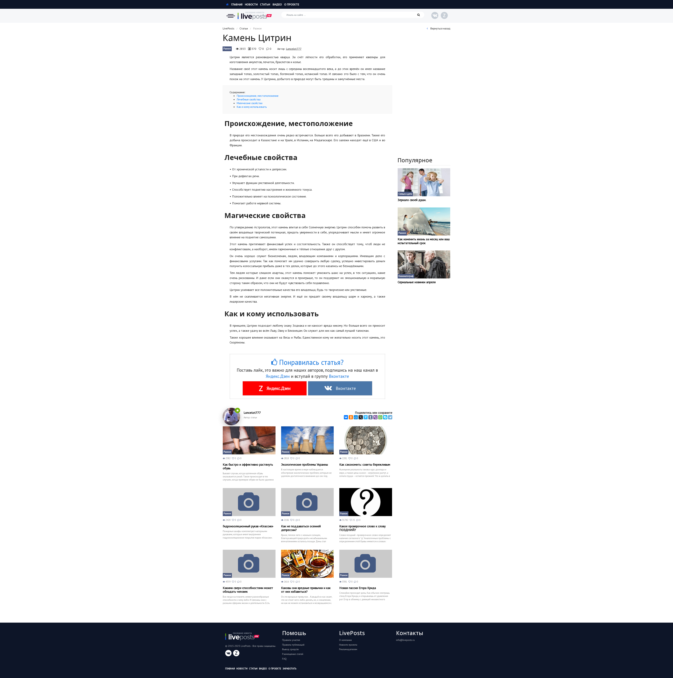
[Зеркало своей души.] (424, 182)
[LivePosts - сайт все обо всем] (255, 16)
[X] (361, 417)
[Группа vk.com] (434, 15)
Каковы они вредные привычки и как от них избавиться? (306, 590)
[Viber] (375, 417)
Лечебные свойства (248, 99)
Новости (251, 4)
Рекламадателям (348, 649)
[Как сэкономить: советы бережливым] (365, 440)
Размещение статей (292, 654)
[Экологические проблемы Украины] (307, 440)
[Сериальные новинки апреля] (424, 264)
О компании (345, 640)
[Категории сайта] (230, 15)
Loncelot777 (293, 48)
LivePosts (228, 28)
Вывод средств (290, 649)
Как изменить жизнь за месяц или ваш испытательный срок (424, 241)
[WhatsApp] (380, 417)
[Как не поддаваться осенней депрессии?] (307, 502)
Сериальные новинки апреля (417, 282)
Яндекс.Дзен (278, 376)
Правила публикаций (293, 644)
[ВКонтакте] (346, 417)
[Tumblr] (370, 417)
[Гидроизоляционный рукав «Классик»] (249, 502)
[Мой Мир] (356, 417)
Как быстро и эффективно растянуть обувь (248, 466)
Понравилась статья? (310, 362)
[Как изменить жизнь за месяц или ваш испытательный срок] (424, 221)
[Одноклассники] (351, 417)
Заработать (289, 668)
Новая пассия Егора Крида (357, 588)
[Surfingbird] (365, 417)
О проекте (291, 4)
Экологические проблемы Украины (304, 464)
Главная (236, 4)
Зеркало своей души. (412, 200)
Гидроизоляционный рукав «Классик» (248, 526)
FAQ (284, 658)
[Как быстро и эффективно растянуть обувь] (249, 440)
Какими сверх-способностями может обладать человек (248, 590)
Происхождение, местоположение (257, 95)
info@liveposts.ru (405, 640)
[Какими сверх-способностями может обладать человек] (249, 564)
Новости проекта (348, 644)
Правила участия (291, 640)
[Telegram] (390, 417)
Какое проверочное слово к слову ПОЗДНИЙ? (362, 528)
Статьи (265, 4)
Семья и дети (405, 193)
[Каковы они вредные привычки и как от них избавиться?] (307, 564)
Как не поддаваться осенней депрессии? (301, 528)
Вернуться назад (440, 28)
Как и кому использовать (252, 106)
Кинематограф (406, 276)
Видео (277, 4)
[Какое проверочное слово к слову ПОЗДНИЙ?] (365, 502)
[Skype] (385, 417)
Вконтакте (339, 376)
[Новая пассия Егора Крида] (365, 564)
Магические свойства (249, 103)
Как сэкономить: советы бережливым (364, 464)
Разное (227, 48)
